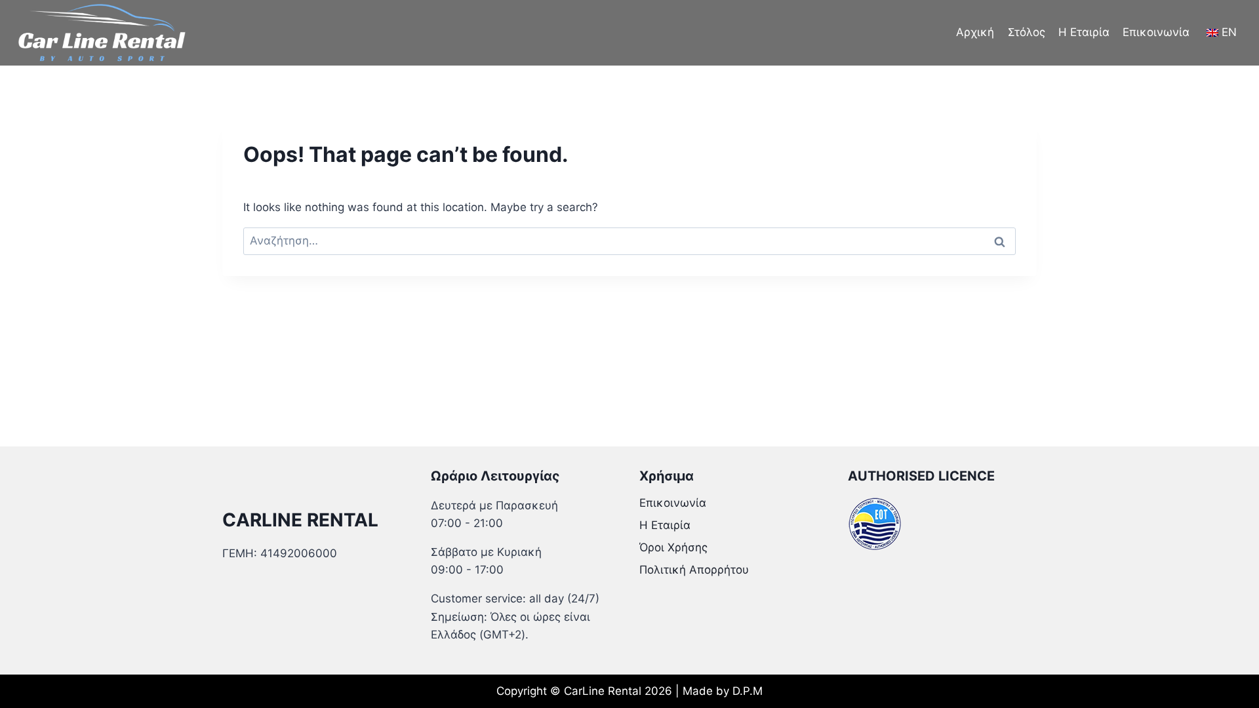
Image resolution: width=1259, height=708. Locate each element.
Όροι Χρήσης (673, 547)
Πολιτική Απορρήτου (694, 569)
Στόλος (1026, 32)
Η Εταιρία (1083, 32)
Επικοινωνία (1156, 32)
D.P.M (747, 691)
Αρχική (975, 32)
